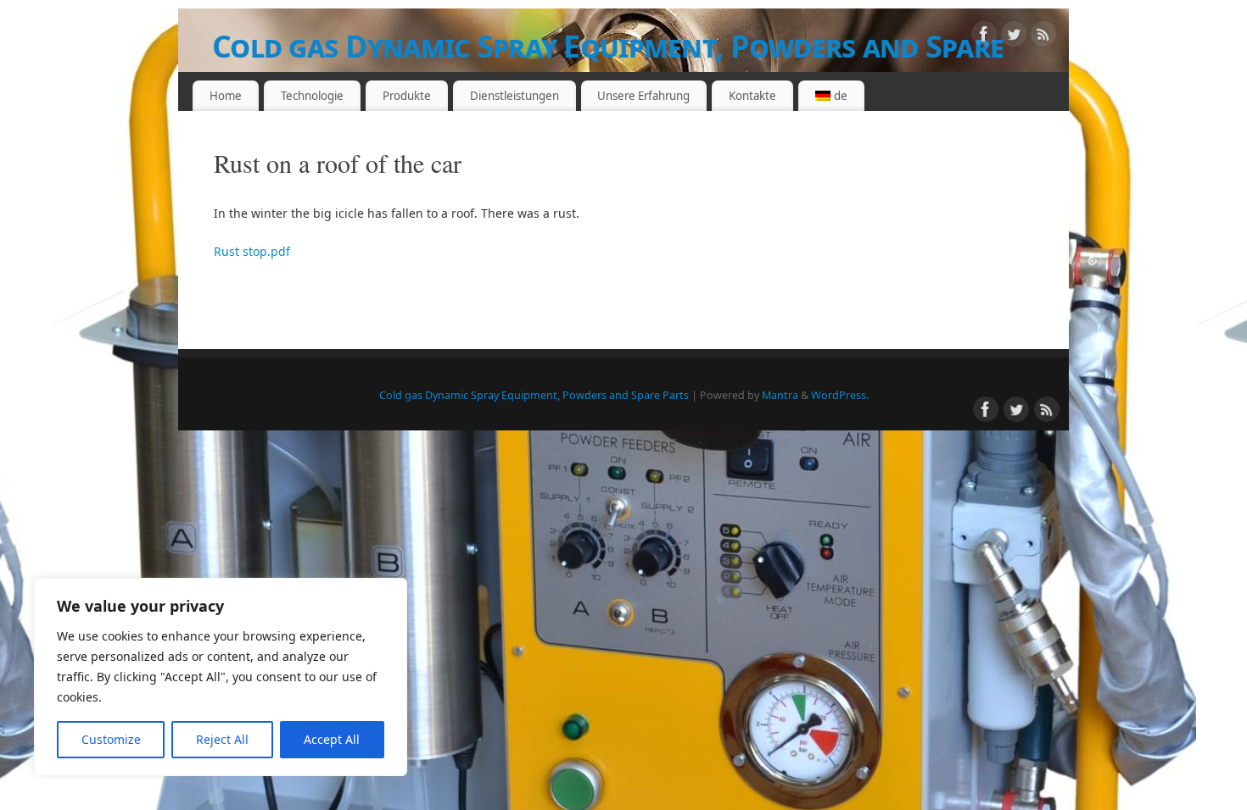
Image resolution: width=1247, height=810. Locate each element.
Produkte (407, 95)
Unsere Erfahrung (643, 95)
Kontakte (752, 95)
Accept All (332, 739)
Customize (111, 739)
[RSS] (1043, 37)
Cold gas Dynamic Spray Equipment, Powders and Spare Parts (608, 67)
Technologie (312, 95)
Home (226, 95)
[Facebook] (984, 37)
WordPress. (840, 395)
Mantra (780, 395)
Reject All (222, 739)
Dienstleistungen (514, 95)
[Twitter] (1013, 37)
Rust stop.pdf (252, 251)
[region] (220, 677)
